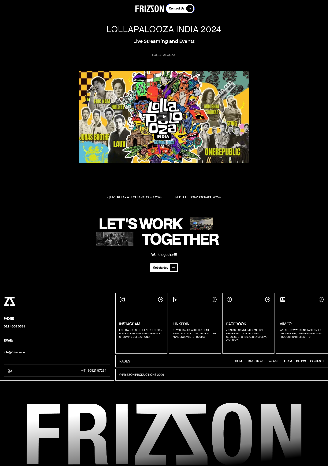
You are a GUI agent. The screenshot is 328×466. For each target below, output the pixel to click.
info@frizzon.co (14, 352)
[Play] (164, 116)
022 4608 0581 (14, 326)
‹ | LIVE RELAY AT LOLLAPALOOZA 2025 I (135, 197)
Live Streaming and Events (164, 41)
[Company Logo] (149, 8)
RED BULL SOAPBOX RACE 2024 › (198, 197)
